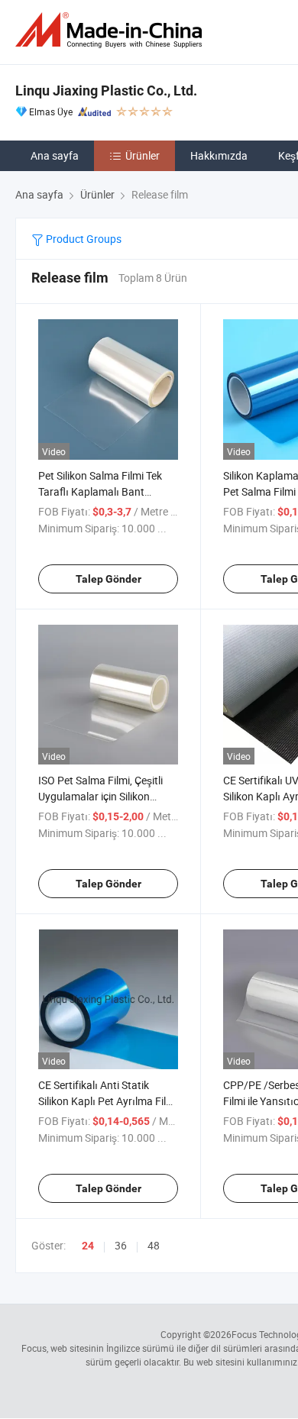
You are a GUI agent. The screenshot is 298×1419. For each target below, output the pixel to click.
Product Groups (82, 238)
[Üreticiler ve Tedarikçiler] (111, 30)
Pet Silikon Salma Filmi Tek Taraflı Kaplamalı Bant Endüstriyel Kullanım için (100, 491)
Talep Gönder (108, 579)
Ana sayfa (55, 155)
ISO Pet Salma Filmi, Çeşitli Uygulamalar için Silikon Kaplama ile (100, 796)
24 (88, 1246)
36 (121, 1245)
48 (153, 1245)
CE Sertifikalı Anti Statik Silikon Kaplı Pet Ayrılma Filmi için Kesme (107, 1101)
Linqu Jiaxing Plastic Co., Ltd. (106, 90)
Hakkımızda (219, 155)
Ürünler (142, 155)
